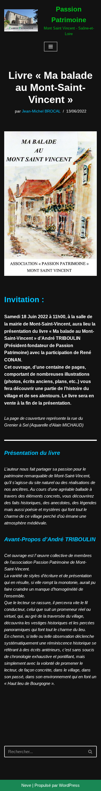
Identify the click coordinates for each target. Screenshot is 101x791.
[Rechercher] (90, 751)
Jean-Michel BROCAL (41, 111)
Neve (26, 785)
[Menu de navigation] (50, 46)
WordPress (69, 785)
